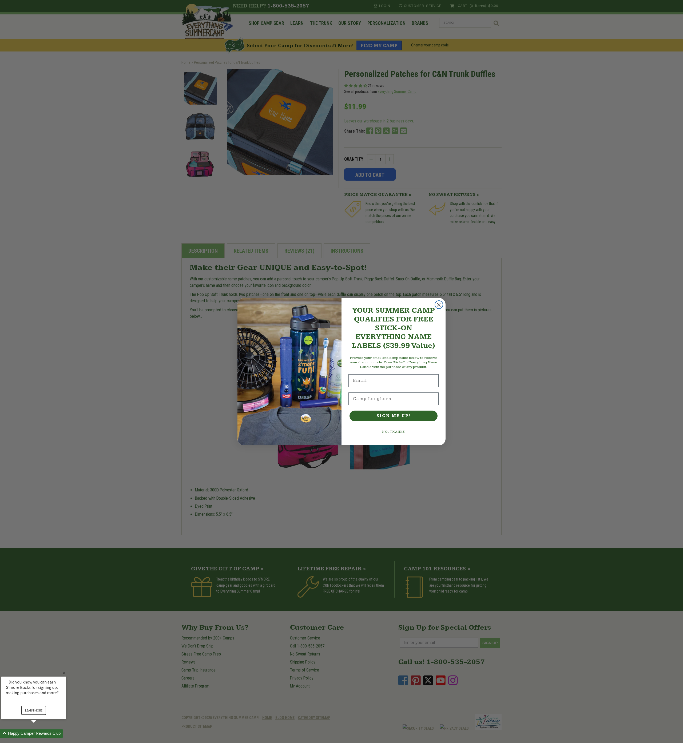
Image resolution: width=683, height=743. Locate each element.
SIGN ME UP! (393, 415)
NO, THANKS (393, 432)
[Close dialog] (439, 305)
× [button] (64, 673)
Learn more (33, 710)
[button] (40, 733)
